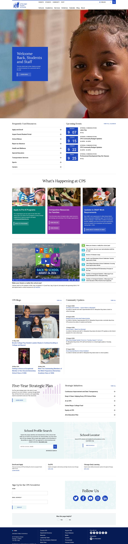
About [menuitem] (83, 8)
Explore (50, 469)
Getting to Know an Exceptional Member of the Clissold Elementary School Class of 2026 (24, 371)
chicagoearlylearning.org (22, 219)
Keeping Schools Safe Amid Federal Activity (78, 318)
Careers (67, 537)
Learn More (24, 74)
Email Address (17, 497)
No (70, 520)
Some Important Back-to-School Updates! (77, 351)
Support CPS (68, 530)
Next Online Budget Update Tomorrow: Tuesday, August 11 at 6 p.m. (84, 340)
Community (56, 2)
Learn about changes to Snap (95, 229)
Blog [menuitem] (77, 8)
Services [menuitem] (57, 8)
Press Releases (69, 533)
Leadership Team (45, 537)
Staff (62, 2)
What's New (43, 542)
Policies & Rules (69, 542)
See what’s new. (43, 442)
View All (59, 300)
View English (54, 222)
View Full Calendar (110, 123)
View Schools (90, 445)
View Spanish (54, 228)
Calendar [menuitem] (72, 8)
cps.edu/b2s (36, 287)
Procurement (68, 540)
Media (66, 535)
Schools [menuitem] (41, 8)
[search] (36, 447)
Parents (41, 2)
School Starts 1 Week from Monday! (76, 329)
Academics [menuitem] (49, 8)
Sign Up (19, 507)
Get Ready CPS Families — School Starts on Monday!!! (80, 307)
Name (13, 488)
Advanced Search (51, 450)
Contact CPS (43, 530)
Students (48, 2)
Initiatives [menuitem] (64, 8)
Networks (42, 535)
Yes (62, 520)
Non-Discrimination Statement (48, 540)
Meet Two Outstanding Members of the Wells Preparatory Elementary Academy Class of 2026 (50, 371)
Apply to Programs (21, 223)
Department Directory (46, 533)
